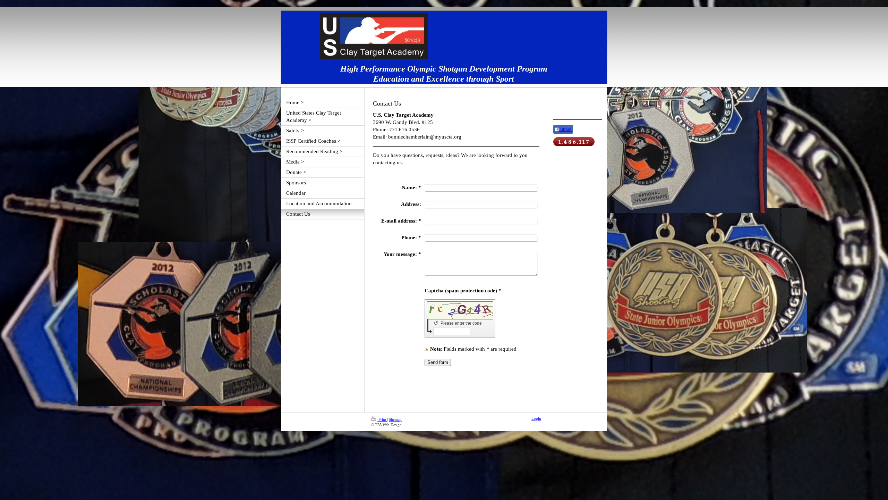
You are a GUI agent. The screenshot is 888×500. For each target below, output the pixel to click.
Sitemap (395, 419)
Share (565, 129)
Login (536, 418)
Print (382, 419)
